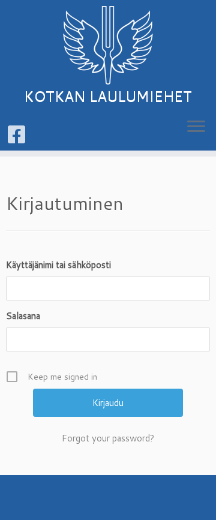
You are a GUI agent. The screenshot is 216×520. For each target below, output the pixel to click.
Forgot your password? (108, 438)
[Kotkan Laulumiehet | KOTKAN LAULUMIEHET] (108, 45)
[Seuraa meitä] (18, 134)
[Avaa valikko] (196, 127)
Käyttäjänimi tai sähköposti (58, 265)
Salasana (23, 315)
